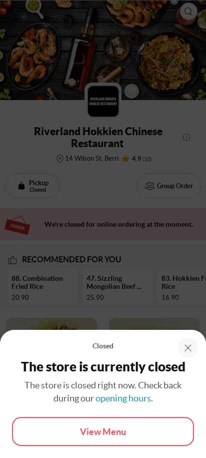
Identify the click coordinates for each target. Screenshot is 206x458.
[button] (188, 348)
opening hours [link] (123, 398)
